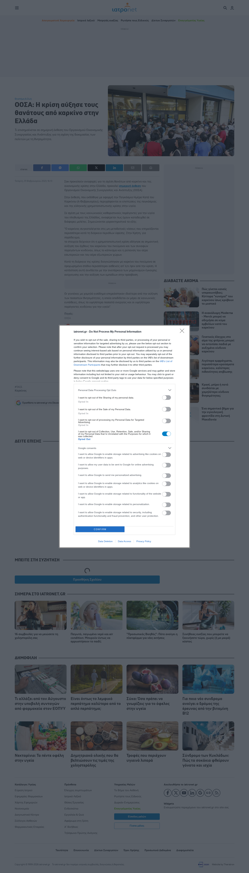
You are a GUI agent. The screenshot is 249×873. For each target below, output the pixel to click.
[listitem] (124, 390)
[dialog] (124, 436)
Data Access (124, 541)
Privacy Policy (143, 541)
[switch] (166, 397)
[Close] (183, 332)
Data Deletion (105, 541)
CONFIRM (100, 529)
